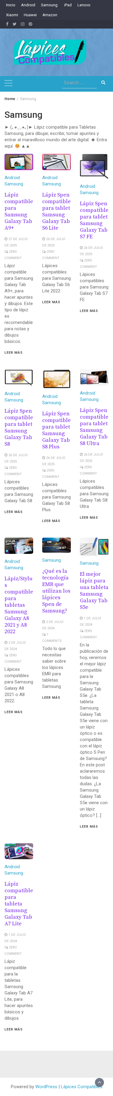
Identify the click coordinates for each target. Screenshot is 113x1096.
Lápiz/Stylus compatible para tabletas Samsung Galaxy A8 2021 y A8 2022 (19, 605)
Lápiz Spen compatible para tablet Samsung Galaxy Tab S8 (19, 427)
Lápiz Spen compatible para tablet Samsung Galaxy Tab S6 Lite (56, 211)
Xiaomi (12, 15)
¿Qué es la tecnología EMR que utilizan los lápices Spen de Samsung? (56, 591)
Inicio (10, 5)
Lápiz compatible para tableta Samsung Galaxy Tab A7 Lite (19, 904)
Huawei (30, 15)
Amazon (49, 15)
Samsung (49, 5)
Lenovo (83, 5)
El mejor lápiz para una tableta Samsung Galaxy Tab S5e (94, 591)
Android (28, 5)
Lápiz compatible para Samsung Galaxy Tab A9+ (19, 211)
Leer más (14, 353)
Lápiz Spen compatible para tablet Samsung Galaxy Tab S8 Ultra (94, 427)
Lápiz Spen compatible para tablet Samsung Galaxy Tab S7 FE (94, 220)
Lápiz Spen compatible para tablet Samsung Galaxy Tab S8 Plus (56, 430)
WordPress (46, 1086)
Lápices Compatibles (81, 1086)
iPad (67, 5)
